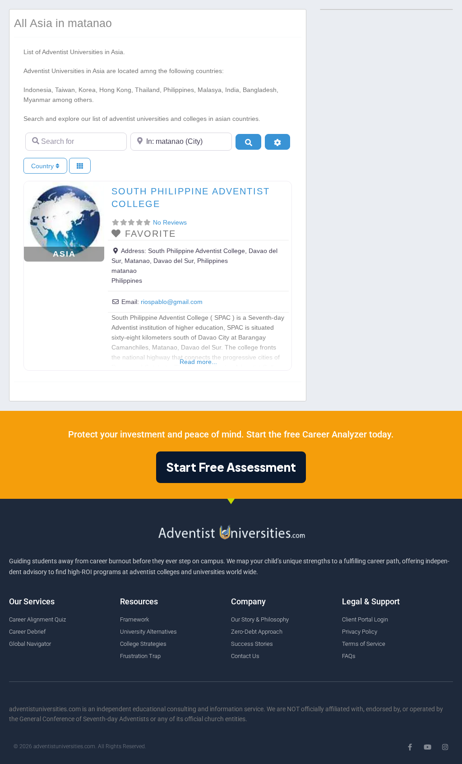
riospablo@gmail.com (172, 301)
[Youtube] (427, 747)
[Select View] (80, 166)
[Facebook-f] (410, 747)
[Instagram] (445, 747)
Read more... (198, 361)
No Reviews (170, 222)
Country (43, 166)
